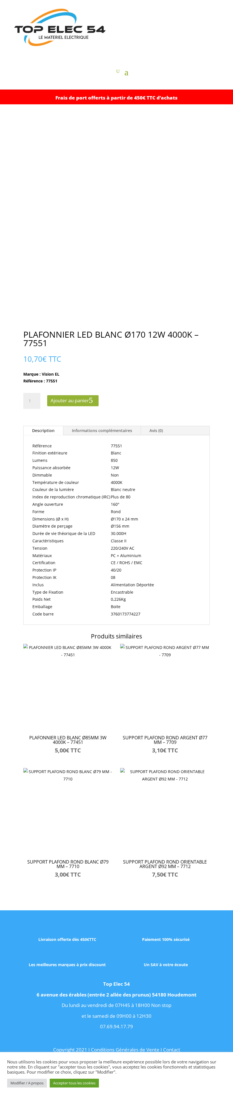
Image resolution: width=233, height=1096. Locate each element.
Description (43, 430)
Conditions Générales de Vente (125, 1049)
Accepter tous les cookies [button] (74, 1083)
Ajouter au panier (70, 400)
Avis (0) (156, 430)
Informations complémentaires (102, 430)
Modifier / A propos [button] (27, 1083)
